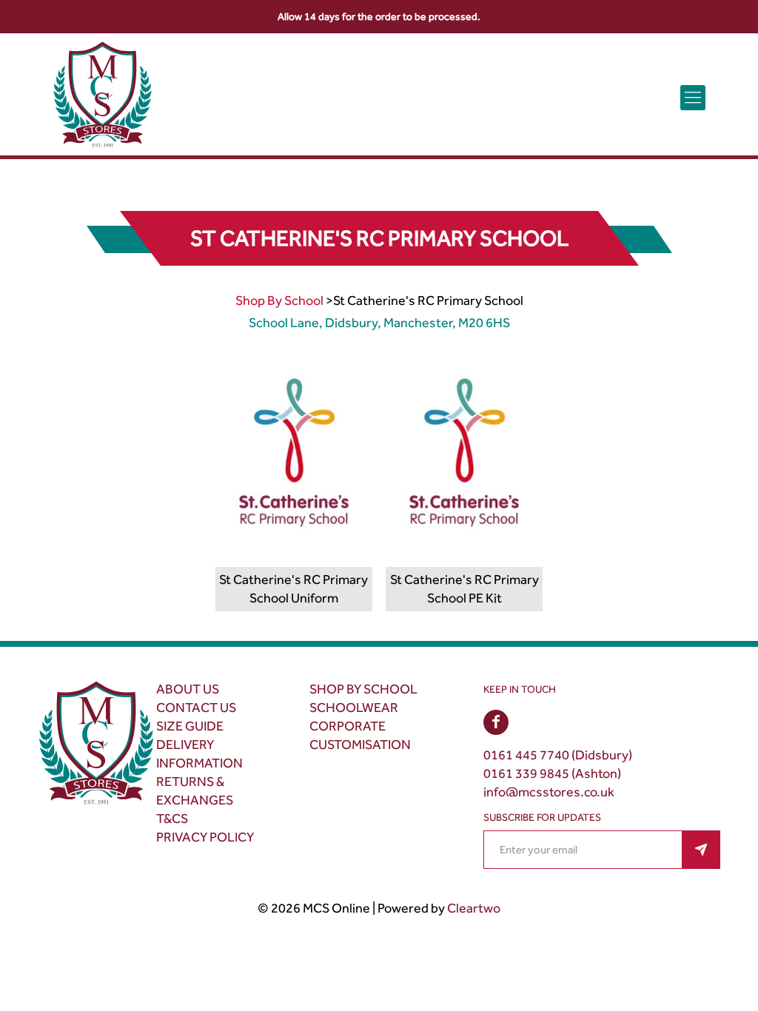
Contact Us (196, 707)
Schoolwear (353, 707)
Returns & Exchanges (194, 790)
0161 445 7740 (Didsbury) (557, 755)
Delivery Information (199, 753)
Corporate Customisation (360, 735)
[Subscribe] (701, 849)
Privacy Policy (205, 837)
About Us (187, 689)
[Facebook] (496, 722)
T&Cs (172, 818)
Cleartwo (473, 908)
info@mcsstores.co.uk (548, 792)
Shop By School (279, 300)
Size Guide (190, 726)
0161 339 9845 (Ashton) (552, 773)
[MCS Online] (102, 97)
